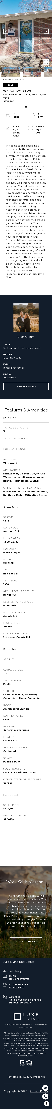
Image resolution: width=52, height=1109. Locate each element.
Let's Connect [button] (26, 941)
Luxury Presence (34, 1076)
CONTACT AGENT (26, 386)
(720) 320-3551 (16, 987)
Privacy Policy (39, 1091)
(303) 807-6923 (12, 358)
